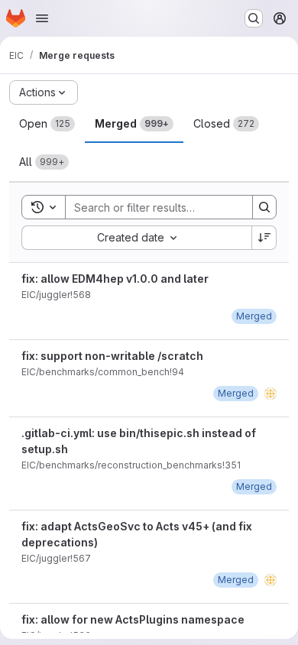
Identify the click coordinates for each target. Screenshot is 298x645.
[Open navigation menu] (42, 18)
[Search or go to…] (254, 18)
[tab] (47, 124)
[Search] (264, 207)
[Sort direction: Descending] (264, 237)
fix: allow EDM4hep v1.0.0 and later (115, 278)
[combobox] (136, 237)
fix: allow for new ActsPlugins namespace (133, 619)
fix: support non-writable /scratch (112, 355)
